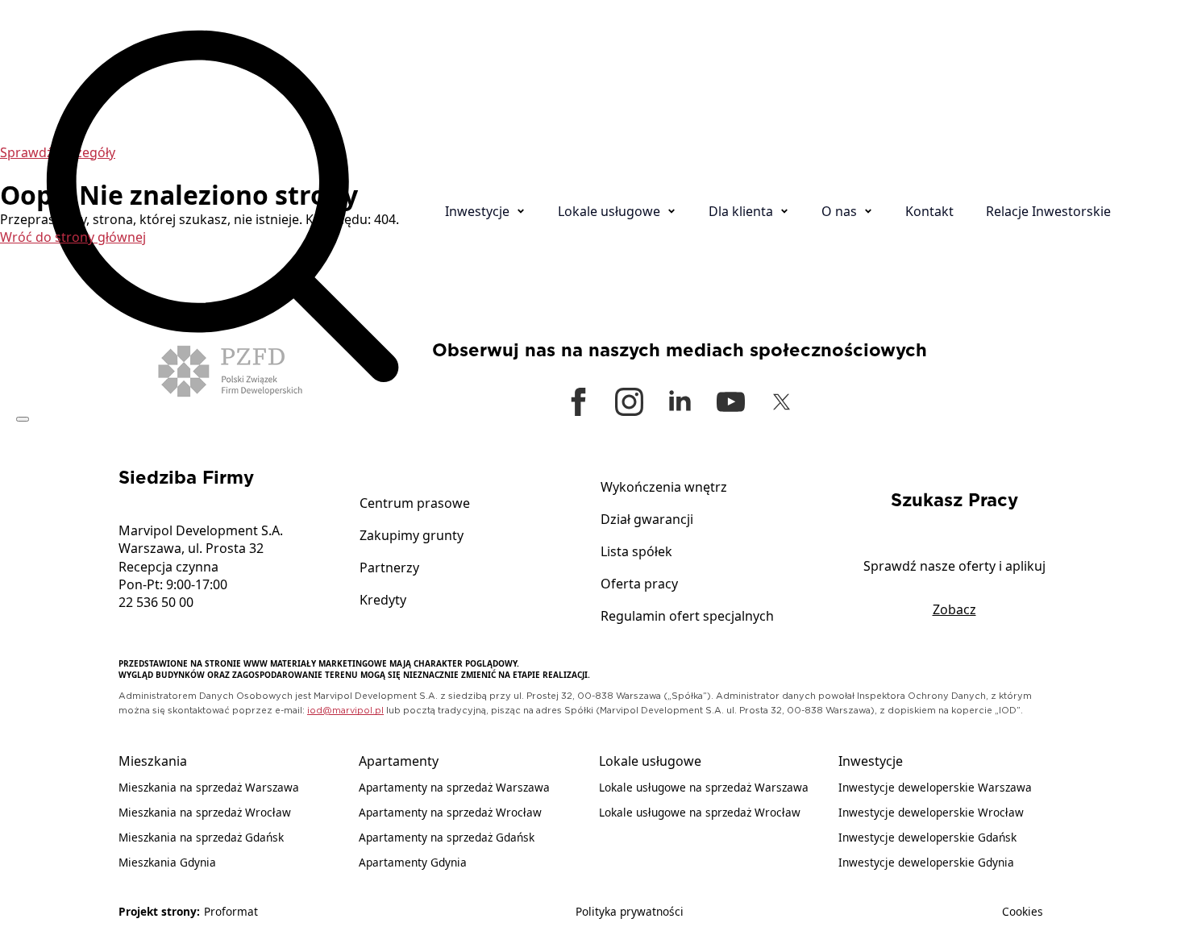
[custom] (730, 401)
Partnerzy (389, 568)
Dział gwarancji (647, 520)
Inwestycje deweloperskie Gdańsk (927, 837)
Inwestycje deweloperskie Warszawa (935, 787)
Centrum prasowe (415, 504)
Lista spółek (636, 552)
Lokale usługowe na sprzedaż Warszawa (704, 787)
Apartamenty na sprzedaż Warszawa (454, 787)
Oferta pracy (639, 584)
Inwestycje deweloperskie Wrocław (931, 812)
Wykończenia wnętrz (664, 488)
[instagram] (629, 401)
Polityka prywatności (630, 911)
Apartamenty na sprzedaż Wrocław (450, 812)
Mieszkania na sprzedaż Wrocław (204, 812)
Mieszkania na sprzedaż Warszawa (208, 787)
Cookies (1022, 911)
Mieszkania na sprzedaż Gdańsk (201, 837)
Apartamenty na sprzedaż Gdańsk (446, 837)
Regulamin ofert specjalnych (687, 617)
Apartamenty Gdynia (413, 862)
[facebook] (578, 401)
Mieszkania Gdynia (167, 862)
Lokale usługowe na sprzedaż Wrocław (699, 812)
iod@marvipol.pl (345, 710)
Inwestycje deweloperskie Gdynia (926, 862)
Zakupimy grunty (412, 536)
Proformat (231, 911)
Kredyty (383, 601)
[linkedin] (680, 401)
